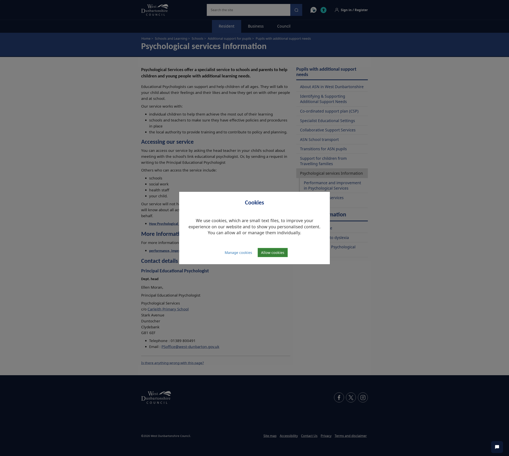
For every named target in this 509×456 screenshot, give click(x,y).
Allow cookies (272, 252)
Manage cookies (238, 252)
